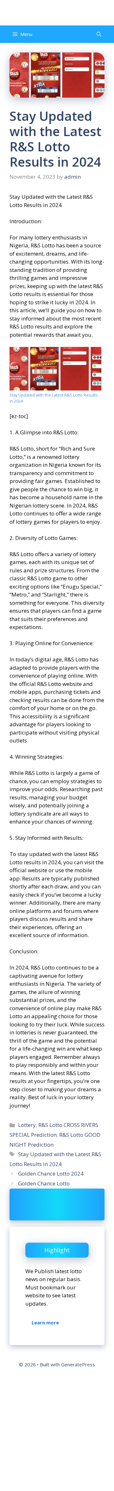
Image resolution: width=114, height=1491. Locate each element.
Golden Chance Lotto (44, 1183)
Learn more (45, 1322)
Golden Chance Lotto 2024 (51, 1173)
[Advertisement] (57, 1432)
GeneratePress (78, 1364)
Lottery (27, 1125)
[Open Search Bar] (99, 34)
